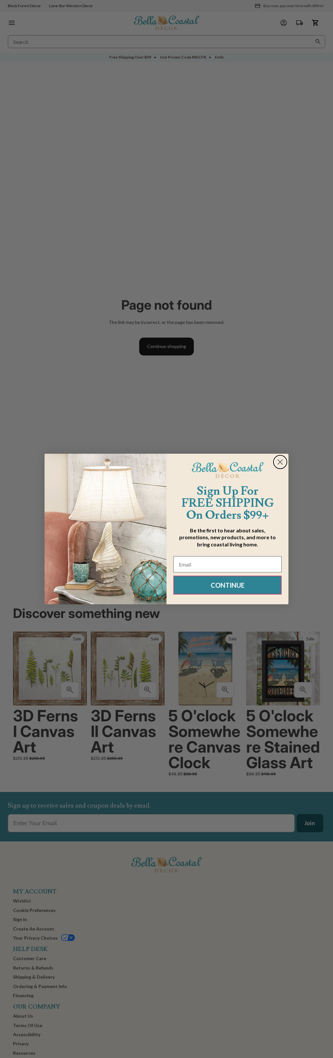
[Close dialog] (280, 462)
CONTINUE (228, 585)
